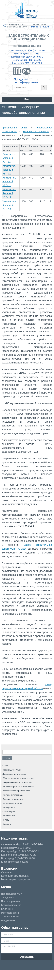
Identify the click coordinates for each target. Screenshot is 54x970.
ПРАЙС (5, 820)
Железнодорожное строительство (18, 786)
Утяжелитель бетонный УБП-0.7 (9, 158)
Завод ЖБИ (7, 897)
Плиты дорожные (10, 901)
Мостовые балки (10, 913)
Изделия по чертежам (12, 799)
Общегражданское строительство (18, 778)
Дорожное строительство (14, 774)
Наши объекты (9, 815)
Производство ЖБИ (14, 127)
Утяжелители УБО (10, 916)
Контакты (6, 824)
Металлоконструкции (12, 803)
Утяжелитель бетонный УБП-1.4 (9, 205)
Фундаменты (8, 920)
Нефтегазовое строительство (16, 790)
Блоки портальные (11, 905)
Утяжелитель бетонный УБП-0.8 (9, 169)
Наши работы (8, 807)
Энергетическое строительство (17, 782)
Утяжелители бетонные (36, 131)
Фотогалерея (8, 811)
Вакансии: (9, 868)
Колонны (7, 909)
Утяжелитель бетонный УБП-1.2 (9, 193)
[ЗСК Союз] (27, 11)
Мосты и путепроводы (12, 795)
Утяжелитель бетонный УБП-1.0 (9, 181)
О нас (5, 765)
